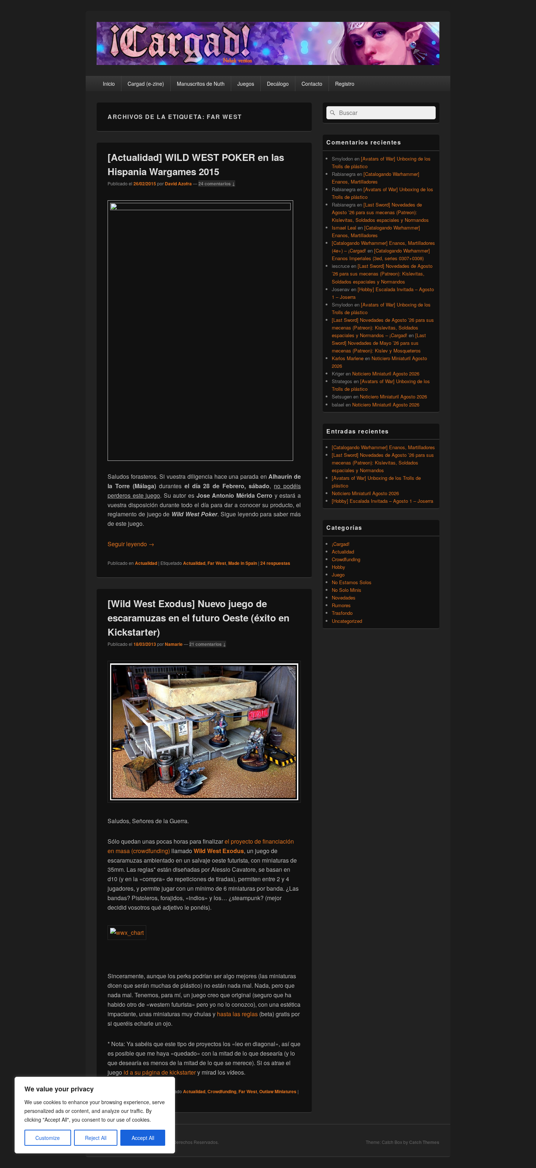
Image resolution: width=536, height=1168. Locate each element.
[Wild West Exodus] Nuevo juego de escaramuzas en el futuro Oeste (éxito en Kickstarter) (199, 618)
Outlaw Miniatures (277, 1091)
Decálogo (278, 83)
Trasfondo (342, 612)
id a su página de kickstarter (159, 1072)
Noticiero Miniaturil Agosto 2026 (385, 373)
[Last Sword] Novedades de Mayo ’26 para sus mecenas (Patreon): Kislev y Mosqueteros (379, 343)
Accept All (143, 1137)
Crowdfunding (221, 1091)
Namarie (174, 644)
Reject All (95, 1137)
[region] (95, 1115)
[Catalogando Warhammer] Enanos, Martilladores (383, 447)
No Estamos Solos (352, 582)
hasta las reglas (237, 1014)
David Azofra (178, 183)
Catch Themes (424, 1142)
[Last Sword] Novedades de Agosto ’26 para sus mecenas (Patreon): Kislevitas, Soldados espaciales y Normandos (380, 212)
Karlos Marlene (348, 358)
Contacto (312, 83)
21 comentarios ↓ (207, 644)
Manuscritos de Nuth (201, 83)
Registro (344, 83)
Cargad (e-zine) (146, 83)
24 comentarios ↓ (216, 183)
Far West (216, 563)
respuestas (275, 563)
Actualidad (146, 563)
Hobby (338, 566)
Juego (338, 574)
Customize (47, 1137)
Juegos (245, 83)
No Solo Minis (346, 589)
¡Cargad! (341, 543)
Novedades (344, 597)
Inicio (109, 83)
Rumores (341, 605)
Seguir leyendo (131, 544)
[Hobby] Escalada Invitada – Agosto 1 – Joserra (382, 500)
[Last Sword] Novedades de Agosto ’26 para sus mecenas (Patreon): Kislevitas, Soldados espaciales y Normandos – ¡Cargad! (383, 327)
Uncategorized (347, 620)
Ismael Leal (344, 227)
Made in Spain (242, 563)
